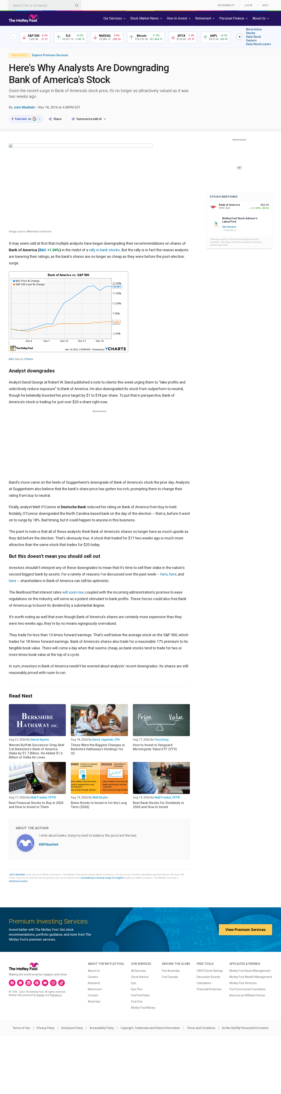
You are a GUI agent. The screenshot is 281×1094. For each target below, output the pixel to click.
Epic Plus (137, 989)
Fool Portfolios (140, 995)
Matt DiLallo (100, 797)
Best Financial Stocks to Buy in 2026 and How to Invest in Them (36, 805)
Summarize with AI (89, 119)
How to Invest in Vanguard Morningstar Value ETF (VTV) (155, 747)
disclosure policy (18, 881)
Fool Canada (170, 977)
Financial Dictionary (209, 989)
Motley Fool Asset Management (250, 970)
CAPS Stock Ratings (210, 970)
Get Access (229, 226)
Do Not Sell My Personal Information (245, 1028)
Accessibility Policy (102, 1028)
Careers (93, 977)
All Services (138, 970)
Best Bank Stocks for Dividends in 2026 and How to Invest (158, 805)
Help (265, 5)
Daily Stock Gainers (253, 38)
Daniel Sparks (39, 739)
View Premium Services (245, 929)
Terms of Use (21, 1028)
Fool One (136, 1001)
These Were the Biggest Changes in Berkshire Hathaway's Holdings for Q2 (98, 749)
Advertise (94, 1001)
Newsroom (95, 989)
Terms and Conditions (201, 1028)
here (164, 574)
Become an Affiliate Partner (247, 995)
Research (94, 983)
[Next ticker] (239, 36)
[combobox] (44, 5)
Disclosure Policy (72, 1028)
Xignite (40, 995)
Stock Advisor (140, 977)
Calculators (204, 983)
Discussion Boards (208, 977)
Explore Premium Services (50, 55)
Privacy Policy (46, 1028)
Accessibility (226, 5)
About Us (94, 970)
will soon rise (73, 592)
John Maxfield (24, 107)
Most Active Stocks (254, 31)
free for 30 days (170, 874)
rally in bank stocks (104, 250)
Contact (93, 995)
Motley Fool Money (143, 1007)
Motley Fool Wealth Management (250, 977)
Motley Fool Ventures (243, 983)
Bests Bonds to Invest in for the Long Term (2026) (99, 805)
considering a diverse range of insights (102, 877)
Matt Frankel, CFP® (43, 797)
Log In (248, 5)
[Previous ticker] (13, 36)
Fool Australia (171, 970)
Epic (133, 983)
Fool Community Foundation (247, 989)
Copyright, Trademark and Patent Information (150, 1028)
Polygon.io (56, 995)
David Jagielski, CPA (106, 739)
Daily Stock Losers (258, 44)
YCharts (28, 359)
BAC (42, 250)
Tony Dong (161, 739)
